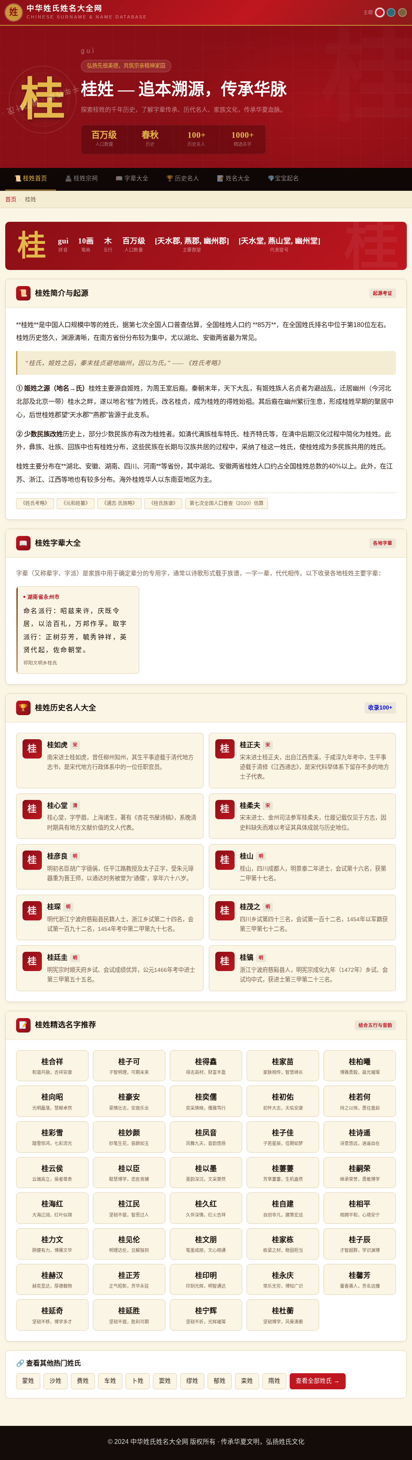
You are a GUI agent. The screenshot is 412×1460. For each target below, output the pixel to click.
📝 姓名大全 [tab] (233, 178)
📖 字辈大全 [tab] (131, 178)
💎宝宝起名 (283, 178)
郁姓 (220, 1381)
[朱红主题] (379, 12)
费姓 (83, 1381)
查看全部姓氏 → (318, 1381)
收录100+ (380, 708)
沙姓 (55, 1381)
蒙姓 (28, 1381)
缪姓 (192, 1381)
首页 (10, 199)
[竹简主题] (402, 12)
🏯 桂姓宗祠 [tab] (81, 178)
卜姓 (138, 1381)
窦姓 (165, 1381)
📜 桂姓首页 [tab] (30, 178)
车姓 (110, 1381)
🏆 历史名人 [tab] (182, 178)
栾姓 (247, 1381)
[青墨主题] (391, 12)
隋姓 (274, 1381)
